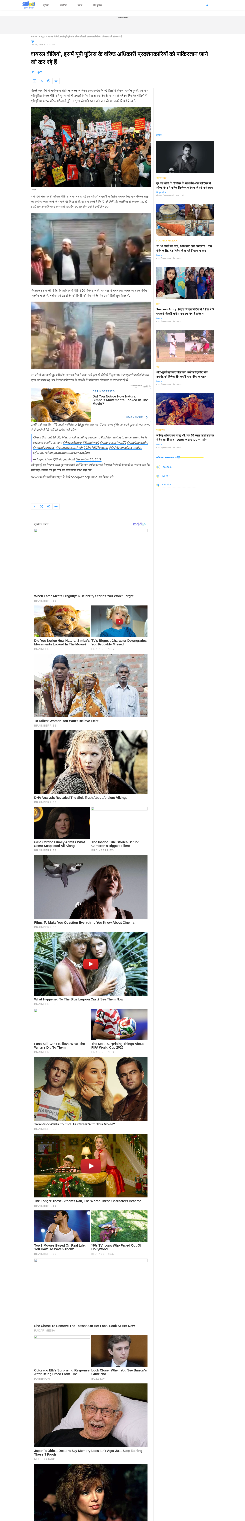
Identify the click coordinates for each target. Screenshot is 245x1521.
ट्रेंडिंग (46, 5)
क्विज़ (80, 5)
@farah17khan (43, 453)
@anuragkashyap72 (113, 442)
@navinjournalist (44, 447)
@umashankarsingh (69, 447)
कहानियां (63, 5)
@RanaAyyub (90, 442)
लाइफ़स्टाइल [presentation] (161, 177)
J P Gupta (36, 72)
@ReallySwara (72, 442)
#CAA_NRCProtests (96, 447)
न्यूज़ (42, 36)
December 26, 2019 (89, 459)
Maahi (159, 255)
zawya (33, 189)
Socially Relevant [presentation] (167, 240)
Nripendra (161, 192)
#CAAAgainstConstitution (125, 447)
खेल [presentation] (158, 366)
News (35, 477)
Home (34, 36)
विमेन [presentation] (158, 303)
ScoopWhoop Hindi (85, 477)
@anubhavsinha (137, 442)
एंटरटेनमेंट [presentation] (160, 429)
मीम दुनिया (97, 5)
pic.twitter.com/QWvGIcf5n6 (72, 453)
